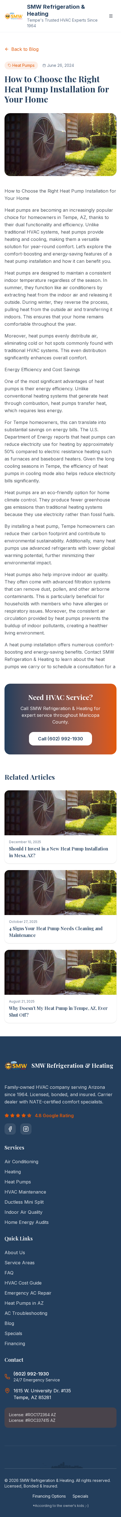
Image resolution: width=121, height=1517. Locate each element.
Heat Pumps (18, 1182)
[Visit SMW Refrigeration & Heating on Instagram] (26, 1129)
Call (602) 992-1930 (60, 739)
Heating (13, 1171)
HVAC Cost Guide (23, 1283)
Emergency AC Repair (28, 1293)
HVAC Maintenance (25, 1192)
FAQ (9, 1273)
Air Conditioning (21, 1161)
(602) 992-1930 (31, 1374)
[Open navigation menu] (111, 16)
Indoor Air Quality (23, 1212)
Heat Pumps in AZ (24, 1303)
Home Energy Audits (27, 1222)
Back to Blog (25, 49)
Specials (13, 1333)
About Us (15, 1252)
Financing (15, 1343)
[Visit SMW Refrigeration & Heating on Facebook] (10, 1129)
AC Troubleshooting (26, 1313)
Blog (9, 1323)
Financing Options (49, 1496)
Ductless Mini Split (24, 1202)
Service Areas (20, 1262)
